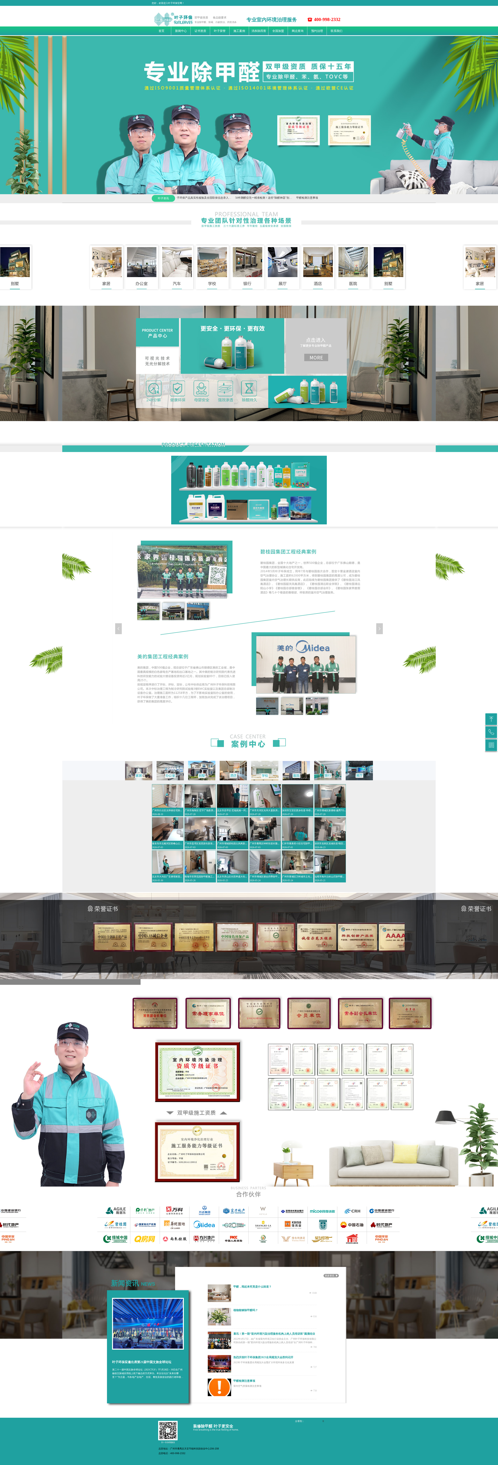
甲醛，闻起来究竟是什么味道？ (252, 1286)
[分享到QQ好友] (316, 1421)
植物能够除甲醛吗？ (245, 1310)
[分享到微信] (307, 1421)
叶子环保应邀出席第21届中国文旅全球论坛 (141, 1362)
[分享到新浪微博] (311, 1421)
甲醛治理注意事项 (269, 197)
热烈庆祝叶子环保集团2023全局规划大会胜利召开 (263, 1357)
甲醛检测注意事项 (208, 197)
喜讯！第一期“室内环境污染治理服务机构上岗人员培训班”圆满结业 (274, 1333)
